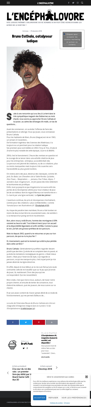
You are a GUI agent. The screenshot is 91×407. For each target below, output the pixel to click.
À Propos (67, 403)
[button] (86, 377)
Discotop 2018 (45, 367)
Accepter (39, 398)
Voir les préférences (74, 398)
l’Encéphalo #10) (42, 205)
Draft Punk (27, 343)
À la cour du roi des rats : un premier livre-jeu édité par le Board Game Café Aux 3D (22, 373)
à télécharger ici (27, 308)
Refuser (53, 398)
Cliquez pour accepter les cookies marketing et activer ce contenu (72, 39)
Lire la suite (45, 357)
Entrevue (25, 31)
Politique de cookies (56, 403)
